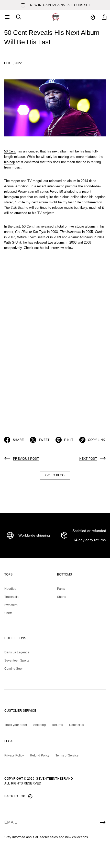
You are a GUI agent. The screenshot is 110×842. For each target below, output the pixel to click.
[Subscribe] (103, 822)
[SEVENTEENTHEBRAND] (56, 17)
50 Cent (10, 151)
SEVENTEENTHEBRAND (54, 778)
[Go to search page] (18, 17)
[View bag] (104, 17)
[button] (18, 17)
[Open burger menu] (7, 17)
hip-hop (9, 162)
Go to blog (54, 475)
